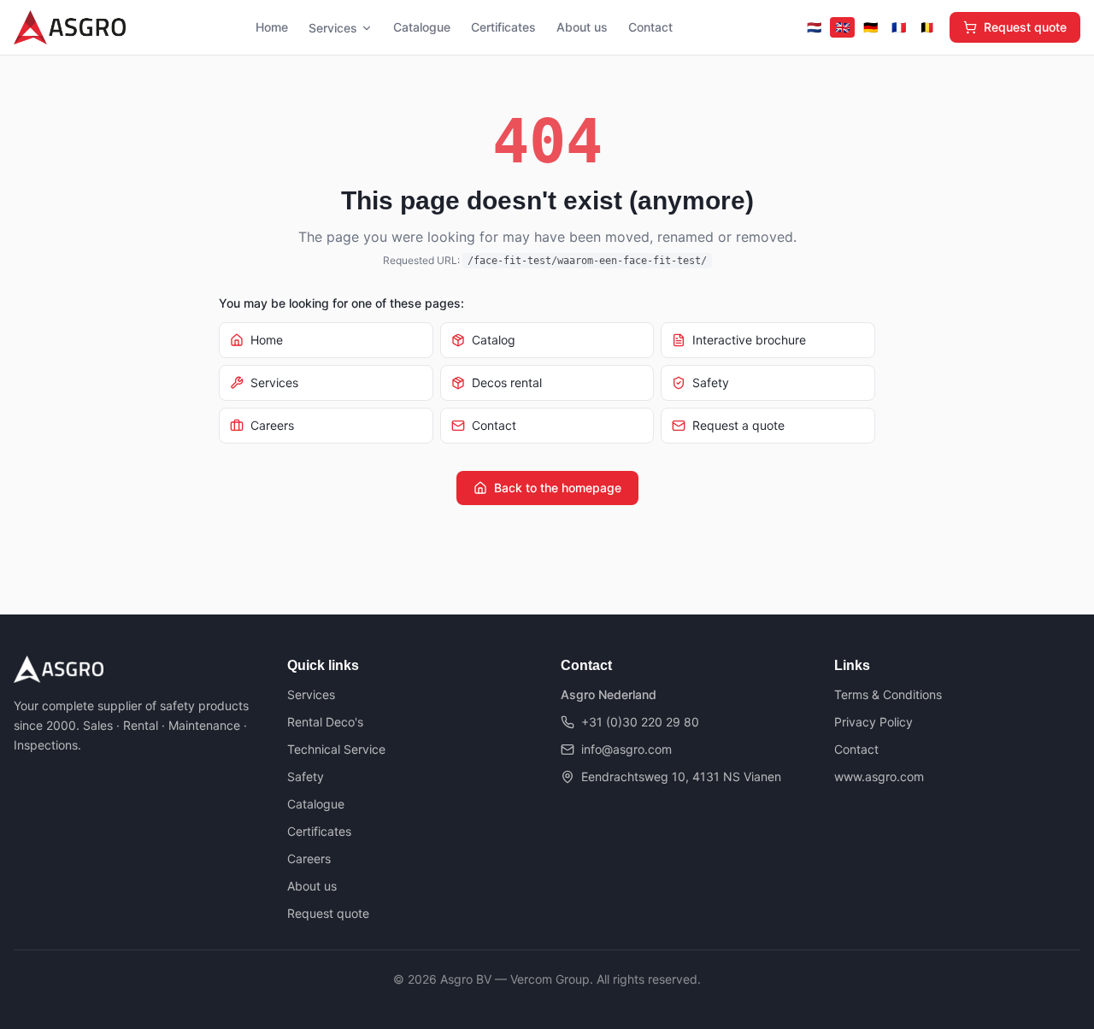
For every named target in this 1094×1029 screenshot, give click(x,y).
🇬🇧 (842, 27)
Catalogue (421, 27)
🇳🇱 (814, 27)
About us (582, 27)
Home (272, 27)
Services (333, 28)
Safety (305, 776)
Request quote (1025, 27)
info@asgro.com (626, 749)
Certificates (503, 27)
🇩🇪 (870, 27)
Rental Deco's (325, 721)
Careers (309, 858)
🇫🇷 (898, 27)
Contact (650, 27)
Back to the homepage (557, 487)
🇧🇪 (927, 27)
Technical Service (336, 749)
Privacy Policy (873, 721)
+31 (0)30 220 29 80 (640, 721)
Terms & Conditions (888, 694)
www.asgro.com (879, 776)
